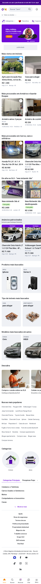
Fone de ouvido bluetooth (29, 428)
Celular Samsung (33, 419)
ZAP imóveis (20, 540)
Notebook (32, 423)
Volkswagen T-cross (29, 407)
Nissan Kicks (30, 415)
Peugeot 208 (17, 407)
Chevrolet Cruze (14, 419)
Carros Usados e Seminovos (13, 491)
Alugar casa (32, 436)
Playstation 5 (13, 423)
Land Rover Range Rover (23, 411)
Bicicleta (15, 432)
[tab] (11, 480)
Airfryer (4, 423)
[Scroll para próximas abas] (37, 480)
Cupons (38, 21)
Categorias (9, 21)
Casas (4, 502)
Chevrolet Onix (6, 407)
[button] (20, 9)
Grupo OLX (20, 537)
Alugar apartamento (8, 436)
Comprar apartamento (27, 432)
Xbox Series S (6, 432)
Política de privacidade (21, 524)
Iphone (24, 419)
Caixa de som (23, 423)
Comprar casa (21, 436)
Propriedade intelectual (20, 527)
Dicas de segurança (20, 517)
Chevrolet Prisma (7, 415)
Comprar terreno (7, 440)
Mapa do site (20, 530)
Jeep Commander (8, 411)
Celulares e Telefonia (10, 487)
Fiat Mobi (5, 419)
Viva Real (20, 544)
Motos (4, 495)
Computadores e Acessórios (13, 498)
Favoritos (25, 21)
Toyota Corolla (19, 415)
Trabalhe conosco (20, 534)
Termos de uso (20, 520)
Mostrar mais (22, 507)
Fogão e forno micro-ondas (11, 428)
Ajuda (20, 514)
